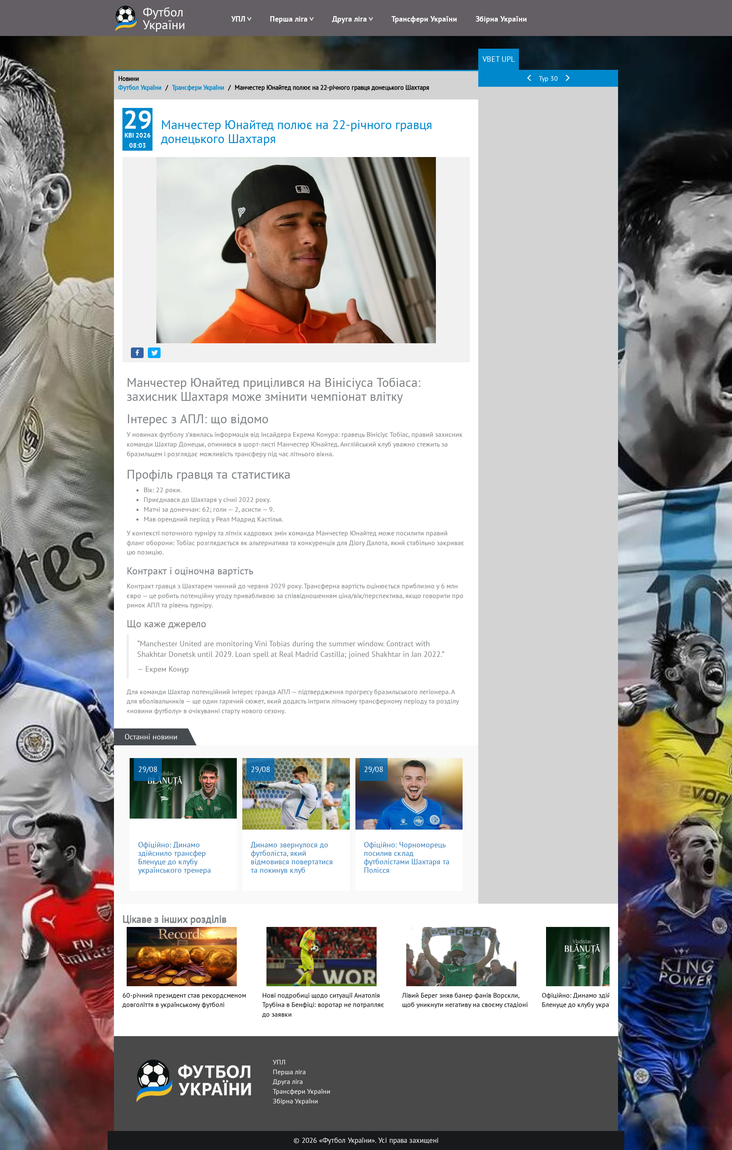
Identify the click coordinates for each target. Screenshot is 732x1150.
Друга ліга (349, 19)
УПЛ (238, 19)
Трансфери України (424, 19)
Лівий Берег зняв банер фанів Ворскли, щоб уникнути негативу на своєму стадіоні (465, 1000)
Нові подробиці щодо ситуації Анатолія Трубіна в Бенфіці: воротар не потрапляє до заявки (323, 1005)
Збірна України (501, 19)
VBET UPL (498, 59)
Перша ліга (289, 19)
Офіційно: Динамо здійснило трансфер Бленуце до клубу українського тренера (601, 1000)
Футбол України (139, 87)
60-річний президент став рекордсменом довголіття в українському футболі (184, 999)
